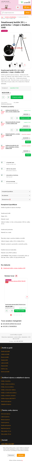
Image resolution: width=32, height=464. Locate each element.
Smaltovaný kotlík (5, 351)
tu (22, 460)
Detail (28, 142)
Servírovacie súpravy (6, 401)
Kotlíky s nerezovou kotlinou (8, 384)
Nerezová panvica (5, 419)
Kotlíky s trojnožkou (6, 381)
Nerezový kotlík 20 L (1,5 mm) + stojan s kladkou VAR (13, 122)
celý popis (3, 83)
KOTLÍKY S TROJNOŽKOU (10, 17)
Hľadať (27, 13)
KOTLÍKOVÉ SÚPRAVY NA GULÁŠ (12, 324)
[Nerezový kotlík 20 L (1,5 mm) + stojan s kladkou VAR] (3, 123)
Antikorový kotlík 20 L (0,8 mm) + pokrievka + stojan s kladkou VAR (12, 147)
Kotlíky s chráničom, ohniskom (8, 395)
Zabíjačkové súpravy (6, 404)
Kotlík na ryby (4, 369)
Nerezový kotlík (5, 357)
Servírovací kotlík (5, 371)
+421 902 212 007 (5, 1)
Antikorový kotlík (5, 354)
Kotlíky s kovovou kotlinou (7, 387)
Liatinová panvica (5, 417)
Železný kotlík (4, 366)
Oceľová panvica (5, 422)
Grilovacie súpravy (5, 414)
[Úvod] (7, 7)
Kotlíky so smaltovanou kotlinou (8, 393)
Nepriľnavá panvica (5, 428)
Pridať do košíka (16, 97)
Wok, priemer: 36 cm (6, 434)
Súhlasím (20, 455)
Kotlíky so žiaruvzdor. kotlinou (8, 390)
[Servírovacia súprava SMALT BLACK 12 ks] (16, 291)
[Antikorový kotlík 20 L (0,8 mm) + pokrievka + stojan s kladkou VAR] (3, 147)
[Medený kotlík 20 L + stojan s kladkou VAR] (3, 135)
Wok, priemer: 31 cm (6, 431)
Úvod (2, 17)
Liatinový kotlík (4, 363)
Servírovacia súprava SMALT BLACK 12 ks (15, 304)
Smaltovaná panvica (6, 425)
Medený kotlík (4, 360)
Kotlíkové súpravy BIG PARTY (8, 398)
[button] (11, 315)
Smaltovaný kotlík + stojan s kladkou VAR (14, 268)
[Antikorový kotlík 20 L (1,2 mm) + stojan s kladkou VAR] (3, 111)
